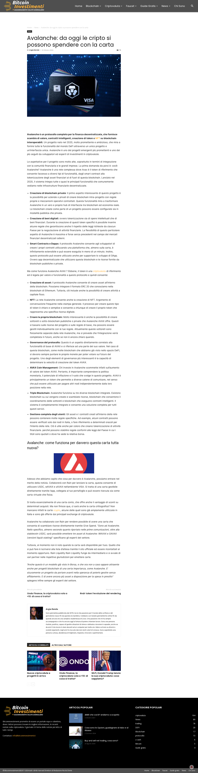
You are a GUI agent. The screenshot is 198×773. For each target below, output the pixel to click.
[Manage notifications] (192, 767)
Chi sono (179, 6)
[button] (192, 6)
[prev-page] (28, 684)
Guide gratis (148, 6)
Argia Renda (34, 50)
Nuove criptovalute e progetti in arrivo (38, 674)
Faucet (130, 6)
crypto (56, 510)
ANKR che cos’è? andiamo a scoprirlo (102, 714)
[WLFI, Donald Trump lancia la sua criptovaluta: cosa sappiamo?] (106, 661)
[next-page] (33, 684)
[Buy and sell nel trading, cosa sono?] (76, 744)
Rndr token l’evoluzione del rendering (100, 593)
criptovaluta (112, 6)
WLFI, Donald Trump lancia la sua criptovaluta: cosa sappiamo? (106, 676)
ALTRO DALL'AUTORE (61, 645)
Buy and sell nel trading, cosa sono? (101, 740)
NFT (97, 138)
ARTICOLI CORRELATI (38, 645)
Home (78, 6)
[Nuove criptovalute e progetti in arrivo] (41, 661)
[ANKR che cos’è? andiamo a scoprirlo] (76, 718)
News (165, 6)
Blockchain (92, 6)
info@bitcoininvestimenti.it (24, 735)
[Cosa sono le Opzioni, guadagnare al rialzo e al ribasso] (76, 731)
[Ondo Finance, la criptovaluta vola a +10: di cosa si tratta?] (74, 661)
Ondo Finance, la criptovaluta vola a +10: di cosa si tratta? (47, 595)
